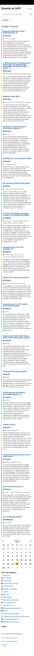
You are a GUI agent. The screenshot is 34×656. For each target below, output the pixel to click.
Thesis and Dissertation (11, 613)
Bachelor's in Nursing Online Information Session (14, 127)
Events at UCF (11, 8)
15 (30, 556)
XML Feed (18, 626)
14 (26, 556)
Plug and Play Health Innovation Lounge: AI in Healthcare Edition (16, 214)
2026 (17, 542)
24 (8, 564)
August (17, 540)
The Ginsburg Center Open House (16, 183)
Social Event (7, 605)
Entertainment (8, 586)
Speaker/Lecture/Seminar (12, 608)
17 (8, 560)
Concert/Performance (10, 583)
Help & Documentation (9, 641)
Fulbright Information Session (15, 371)
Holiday (5, 591)
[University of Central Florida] (14, 2)
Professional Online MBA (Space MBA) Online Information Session (16, 336)
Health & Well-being (10, 589)
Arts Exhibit (7, 578)
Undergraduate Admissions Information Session (14, 393)
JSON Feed (22, 626)
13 (21, 556)
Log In (31, 8)
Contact (4, 645)
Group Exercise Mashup (12, 517)
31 (26, 548)
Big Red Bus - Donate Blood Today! (17, 158)
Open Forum (7, 597)
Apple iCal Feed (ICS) (9, 626)
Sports (5, 611)
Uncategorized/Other (10, 619)
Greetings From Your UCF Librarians (13, 248)
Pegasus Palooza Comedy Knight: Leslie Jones (16, 455)
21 (26, 560)
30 (21, 548)
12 (17, 556)
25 (13, 564)
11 (12, 556)
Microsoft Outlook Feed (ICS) (12, 626)
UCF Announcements (8, 638)
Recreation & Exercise (10, 600)
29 (17, 548)
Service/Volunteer (9, 602)
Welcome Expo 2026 (11, 96)
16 (3, 560)
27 (8, 548)
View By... (6, 20)
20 (21, 560)
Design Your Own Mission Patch (16, 277)
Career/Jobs (7, 580)
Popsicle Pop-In (9, 424)
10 (8, 556)
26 (4, 548)
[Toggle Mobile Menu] (32, 2)
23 (3, 564)
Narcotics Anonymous (12, 486)
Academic (6, 575)
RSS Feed (15, 626)
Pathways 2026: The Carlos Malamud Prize (14, 32)
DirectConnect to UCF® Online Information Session (15, 305)
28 (13, 548)
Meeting (6, 594)
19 (17, 560)
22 (30, 560)
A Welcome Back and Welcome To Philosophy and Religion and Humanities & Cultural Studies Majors (17, 65)
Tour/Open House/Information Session (16, 616)
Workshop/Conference (11, 622)
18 (12, 560)
